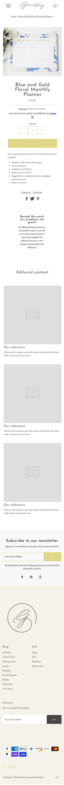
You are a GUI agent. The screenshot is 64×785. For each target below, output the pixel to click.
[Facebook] (22, 577)
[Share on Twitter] (32, 199)
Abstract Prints (8, 657)
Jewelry (5, 666)
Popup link (37, 192)
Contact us (26, 192)
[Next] (18, 33)
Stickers (5, 679)
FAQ (34, 657)
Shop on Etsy (37, 666)
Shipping (22, 108)
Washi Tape (7, 684)
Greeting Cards (8, 661)
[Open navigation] (8, 5)
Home (14, 16)
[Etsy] (40, 577)
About (34, 652)
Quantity (32, 123)
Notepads (6, 670)
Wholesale (36, 661)
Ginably (22, 777)
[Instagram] (31, 577)
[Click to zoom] (56, 33)
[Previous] (9, 33)
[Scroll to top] (56, 777)
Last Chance (7, 688)
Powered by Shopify (35, 777)
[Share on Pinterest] (38, 199)
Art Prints (6, 652)
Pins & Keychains (9, 675)
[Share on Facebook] (27, 199)
